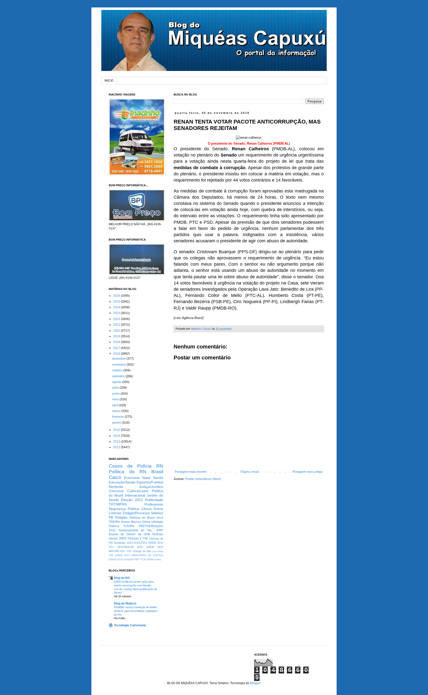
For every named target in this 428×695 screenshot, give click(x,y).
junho (116, 393)
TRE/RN (114, 522)
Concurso (116, 491)
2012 (117, 447)
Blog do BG (122, 578)
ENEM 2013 (122, 555)
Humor (125, 522)
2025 (117, 301)
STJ (111, 546)
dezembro (119, 358)
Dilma (146, 522)
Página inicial (250, 472)
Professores (153, 504)
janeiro (117, 422)
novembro (119, 364)
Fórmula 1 (134, 538)
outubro (117, 370)
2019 (117, 336)
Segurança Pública (124, 509)
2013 (117, 441)
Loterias (115, 513)
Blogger (255, 683)
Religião (121, 517)
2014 (117, 436)
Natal (146, 478)
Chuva (146, 509)
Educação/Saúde (122, 482)
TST (129, 551)
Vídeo (157, 559)
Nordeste (116, 487)
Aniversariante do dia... (136, 530)
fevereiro (118, 416)
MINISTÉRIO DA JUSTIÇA (147, 555)
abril (115, 405)
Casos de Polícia (130, 466)
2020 (117, 330)
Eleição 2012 (132, 500)
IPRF (160, 530)
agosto (117, 382)
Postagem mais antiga (307, 472)
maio (116, 399)
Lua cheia (157, 551)
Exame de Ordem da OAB (129, 534)
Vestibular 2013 (123, 542)
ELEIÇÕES (140, 542)
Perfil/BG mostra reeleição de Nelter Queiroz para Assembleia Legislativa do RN (136, 611)
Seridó (158, 478)
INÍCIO (109, 80)
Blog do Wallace (125, 603)
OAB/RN (129, 559)
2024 (117, 307)
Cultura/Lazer (138, 491)
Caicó (115, 477)
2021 (117, 324)
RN (159, 466)
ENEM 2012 (154, 546)
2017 (117, 348)
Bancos (136, 522)
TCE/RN (128, 526)
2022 (117, 319)
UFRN (150, 559)
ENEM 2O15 (116, 559)
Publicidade (154, 500)
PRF (136, 559)
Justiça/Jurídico (151, 487)
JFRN (122, 538)
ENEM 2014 (155, 542)
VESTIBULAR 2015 (130, 546)
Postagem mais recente (191, 472)
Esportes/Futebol (149, 482)
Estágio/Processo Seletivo (143, 513)
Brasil (157, 471)
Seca (159, 517)
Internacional (135, 495)
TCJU (143, 559)
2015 (117, 430)
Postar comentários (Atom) (203, 479)
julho (116, 387)
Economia (132, 478)
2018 (117, 342)
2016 (117, 353)
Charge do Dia (141, 551)
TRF (111, 555)
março (116, 411)
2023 (117, 313)
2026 (117, 295)
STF (122, 551)
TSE (145, 538)
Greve (158, 509)
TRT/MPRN (118, 504)
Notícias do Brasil (142, 517)
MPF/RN (114, 551)
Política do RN (127, 471)
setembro (119, 376)
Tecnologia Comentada (130, 625)
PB (111, 517)
